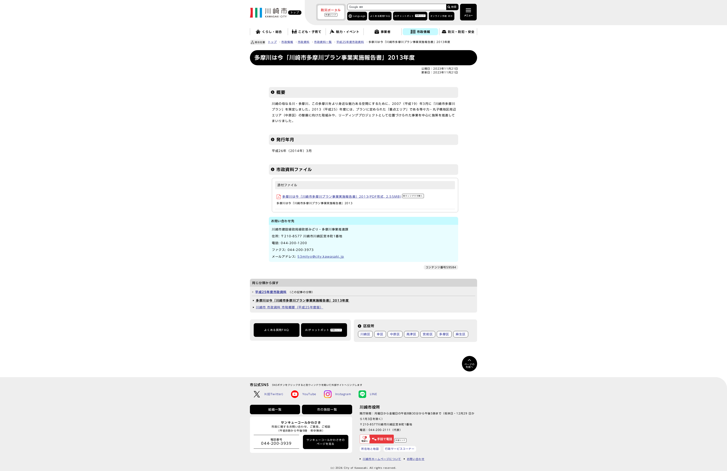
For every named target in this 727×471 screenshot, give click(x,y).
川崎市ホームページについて (382, 459)
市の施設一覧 (327, 409)
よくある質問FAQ (276, 330)
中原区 (395, 334)
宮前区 (428, 334)
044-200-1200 (294, 242)
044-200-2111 (380, 429)
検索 (453, 6)
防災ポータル (331, 12)
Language (359, 16)
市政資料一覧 (323, 42)
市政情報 (287, 42)
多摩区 (444, 334)
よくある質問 (380, 16)
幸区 (380, 334)
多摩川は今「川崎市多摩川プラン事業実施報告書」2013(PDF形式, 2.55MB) (352, 196)
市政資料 (304, 42)
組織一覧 (275, 409)
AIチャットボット (410, 16)
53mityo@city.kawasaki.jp (320, 256)
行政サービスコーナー (400, 448)
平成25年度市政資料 (350, 42)
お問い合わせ (416, 459)
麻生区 (461, 334)
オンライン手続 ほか (441, 16)
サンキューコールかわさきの (326, 442)
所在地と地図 (370, 448)
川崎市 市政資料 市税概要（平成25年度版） (289, 307)
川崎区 (365, 334)
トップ (272, 42)
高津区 (411, 334)
